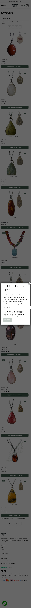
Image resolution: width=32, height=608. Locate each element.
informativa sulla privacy (11, 316)
